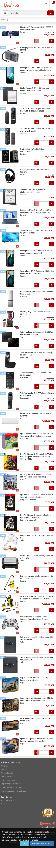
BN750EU (24, 314)
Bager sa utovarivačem (29, 680)
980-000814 (25, 151)
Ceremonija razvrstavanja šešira (33, 700)
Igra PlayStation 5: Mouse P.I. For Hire (35, 515)
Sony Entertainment (28, 499)
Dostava (4, 769)
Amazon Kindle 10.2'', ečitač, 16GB (34, 190)
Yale (22, 642)
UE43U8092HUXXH (27, 233)
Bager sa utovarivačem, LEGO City (34, 677)
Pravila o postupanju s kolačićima (13, 791)
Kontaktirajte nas (7, 800)
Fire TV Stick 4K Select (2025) (32, 111)
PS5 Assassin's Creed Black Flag (33, 477)
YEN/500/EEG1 (26, 660)
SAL (21, 52)
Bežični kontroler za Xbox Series (33, 616)
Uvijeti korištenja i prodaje (11, 787)
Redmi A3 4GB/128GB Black (31, 253)
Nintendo (24, 438)
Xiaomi (23, 72)
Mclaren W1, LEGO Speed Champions (35, 718)
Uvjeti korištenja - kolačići (11, 784)
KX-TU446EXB (25, 395)
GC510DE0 (24, 558)
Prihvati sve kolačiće (43, 843)
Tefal (22, 540)
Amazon (23, 93)
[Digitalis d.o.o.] (10, 4)
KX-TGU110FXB (26, 355)
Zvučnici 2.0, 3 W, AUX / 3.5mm (32, 149)
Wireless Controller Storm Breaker (34, 619)
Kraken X (23, 172)
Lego (22, 682)
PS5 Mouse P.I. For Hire (29, 517)
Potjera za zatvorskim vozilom (33, 741)
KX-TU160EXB (25, 375)
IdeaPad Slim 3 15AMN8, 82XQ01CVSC (35, 212)
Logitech (23, 154)
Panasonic (24, 357)
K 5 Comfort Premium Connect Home (35, 599)
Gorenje (23, 296)
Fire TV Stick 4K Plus (28, 131)
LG (21, 418)
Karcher (23, 581)
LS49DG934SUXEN (27, 29)
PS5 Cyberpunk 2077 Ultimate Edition (35, 456)
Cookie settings (7, 794)
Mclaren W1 (25, 721)
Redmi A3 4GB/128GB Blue (30, 273)
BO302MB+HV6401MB (29, 334)
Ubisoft (23, 479)
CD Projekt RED (26, 459)
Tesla (22, 337)
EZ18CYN (24, 416)
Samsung (24, 32)
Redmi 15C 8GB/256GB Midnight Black (35, 70)
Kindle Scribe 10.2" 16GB (30, 192)
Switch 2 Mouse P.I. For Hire (31, 497)
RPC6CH (23, 50)
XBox (22, 621)
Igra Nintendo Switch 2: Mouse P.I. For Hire (37, 495)
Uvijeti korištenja (7, 776)
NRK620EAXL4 (25, 294)
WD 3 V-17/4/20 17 (28, 578)
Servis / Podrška (7, 773)
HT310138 (24, 538)
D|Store (4, 804)
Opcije (25, 843)
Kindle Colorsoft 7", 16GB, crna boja (34, 88)
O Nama (4, 766)
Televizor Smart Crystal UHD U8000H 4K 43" (38, 230)
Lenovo (23, 215)
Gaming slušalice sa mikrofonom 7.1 (35, 169)
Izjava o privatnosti (8, 780)
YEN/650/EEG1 (26, 639)
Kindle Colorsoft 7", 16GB (30, 90)
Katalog (4, 19)
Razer (22, 174)
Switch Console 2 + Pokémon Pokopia (35, 436)
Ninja (22, 316)
